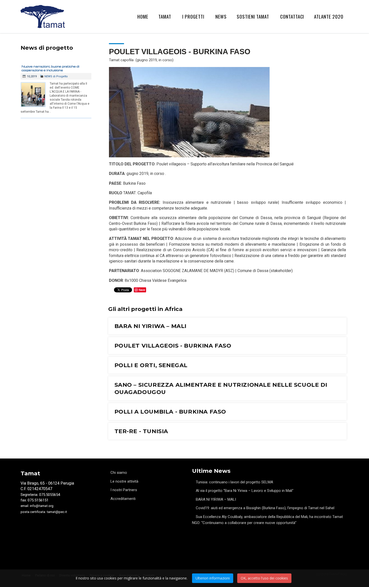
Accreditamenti (123, 498)
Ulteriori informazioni (213, 578)
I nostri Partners (123, 490)
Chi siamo (118, 472)
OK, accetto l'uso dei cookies (264, 578)
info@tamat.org (41, 506)
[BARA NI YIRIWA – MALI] (227, 326)
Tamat (164, 16)
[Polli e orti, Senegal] (227, 365)
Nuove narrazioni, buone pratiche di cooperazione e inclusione (50, 68)
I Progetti (193, 16)
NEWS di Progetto (56, 76)
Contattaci (292, 16)
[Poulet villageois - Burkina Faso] (227, 345)
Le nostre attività (124, 481)
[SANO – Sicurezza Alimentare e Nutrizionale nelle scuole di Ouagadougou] (227, 388)
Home (142, 16)
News (221, 16)
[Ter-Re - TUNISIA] (227, 431)
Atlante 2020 (328, 16)
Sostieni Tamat (253, 16)
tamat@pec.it (57, 512)
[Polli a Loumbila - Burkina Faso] (227, 411)
